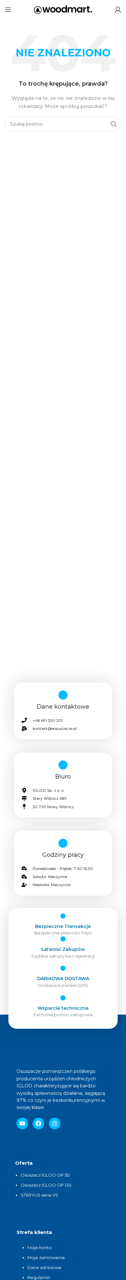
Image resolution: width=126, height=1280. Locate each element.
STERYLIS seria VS (39, 1195)
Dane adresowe (44, 1267)
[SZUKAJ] (113, 124)
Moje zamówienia (46, 1257)
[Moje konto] (117, 9)
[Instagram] (54, 1123)
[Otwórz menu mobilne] (8, 9)
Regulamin (38, 1277)
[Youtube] (22, 1123)
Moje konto (39, 1247)
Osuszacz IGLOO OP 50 (45, 1175)
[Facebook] (38, 1123)
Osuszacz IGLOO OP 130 (46, 1185)
